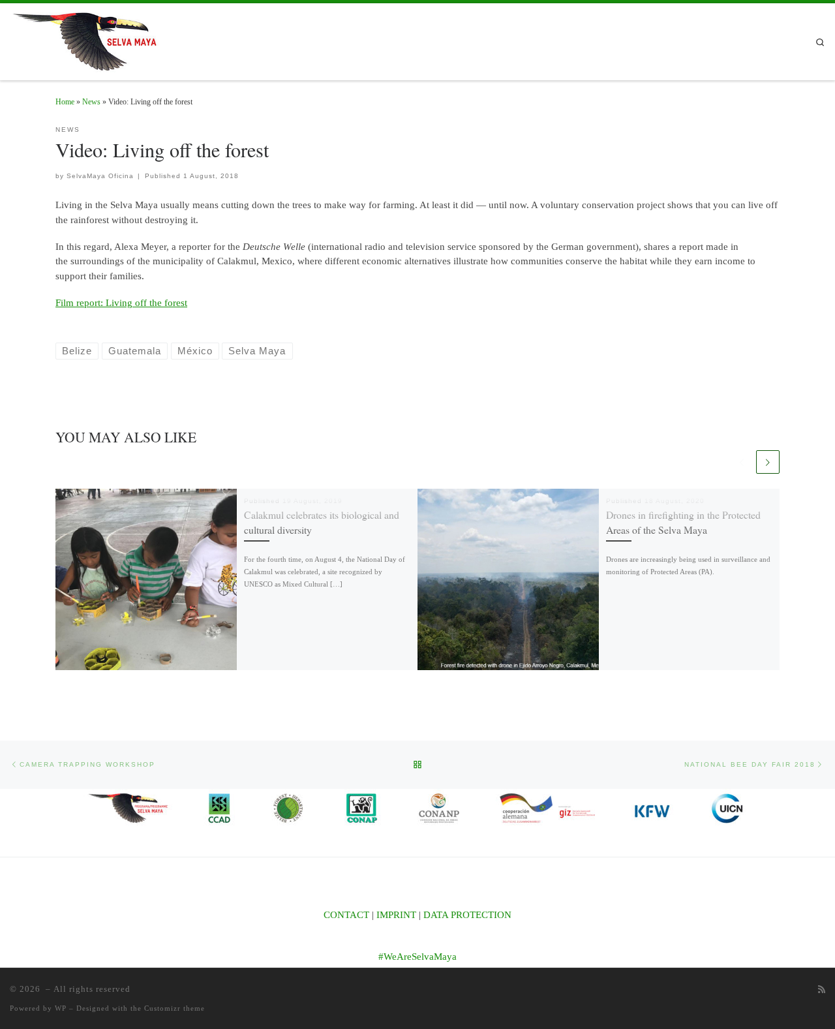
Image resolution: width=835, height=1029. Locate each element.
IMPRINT (396, 915)
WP (61, 1008)
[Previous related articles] (741, 462)
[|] (91, 39)
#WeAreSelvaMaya (417, 956)
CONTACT (346, 915)
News (91, 102)
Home (64, 102)
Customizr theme (174, 1008)
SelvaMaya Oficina (100, 175)
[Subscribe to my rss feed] (821, 989)
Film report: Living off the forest (121, 303)
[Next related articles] (768, 462)
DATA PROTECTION (467, 915)
